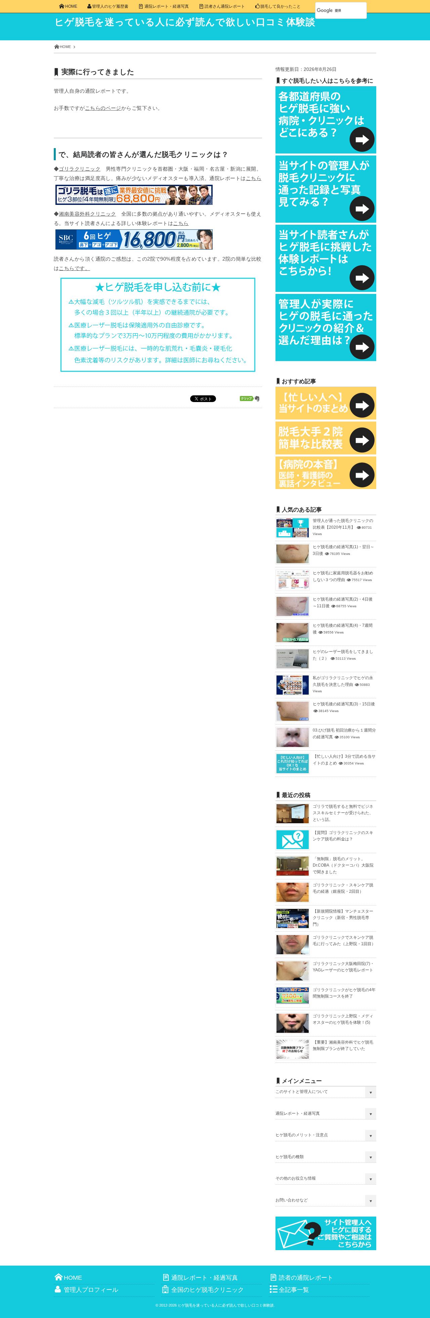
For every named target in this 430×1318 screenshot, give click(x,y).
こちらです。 (74, 268)
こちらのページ (103, 108)
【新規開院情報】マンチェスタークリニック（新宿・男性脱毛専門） (343, 918)
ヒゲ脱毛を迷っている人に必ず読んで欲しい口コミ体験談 (185, 22)
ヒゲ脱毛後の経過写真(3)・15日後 (344, 704)
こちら (253, 178)
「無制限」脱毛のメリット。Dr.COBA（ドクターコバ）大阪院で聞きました (343, 865)
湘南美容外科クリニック (87, 214)
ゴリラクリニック (79, 169)
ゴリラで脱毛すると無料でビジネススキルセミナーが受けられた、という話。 (343, 813)
